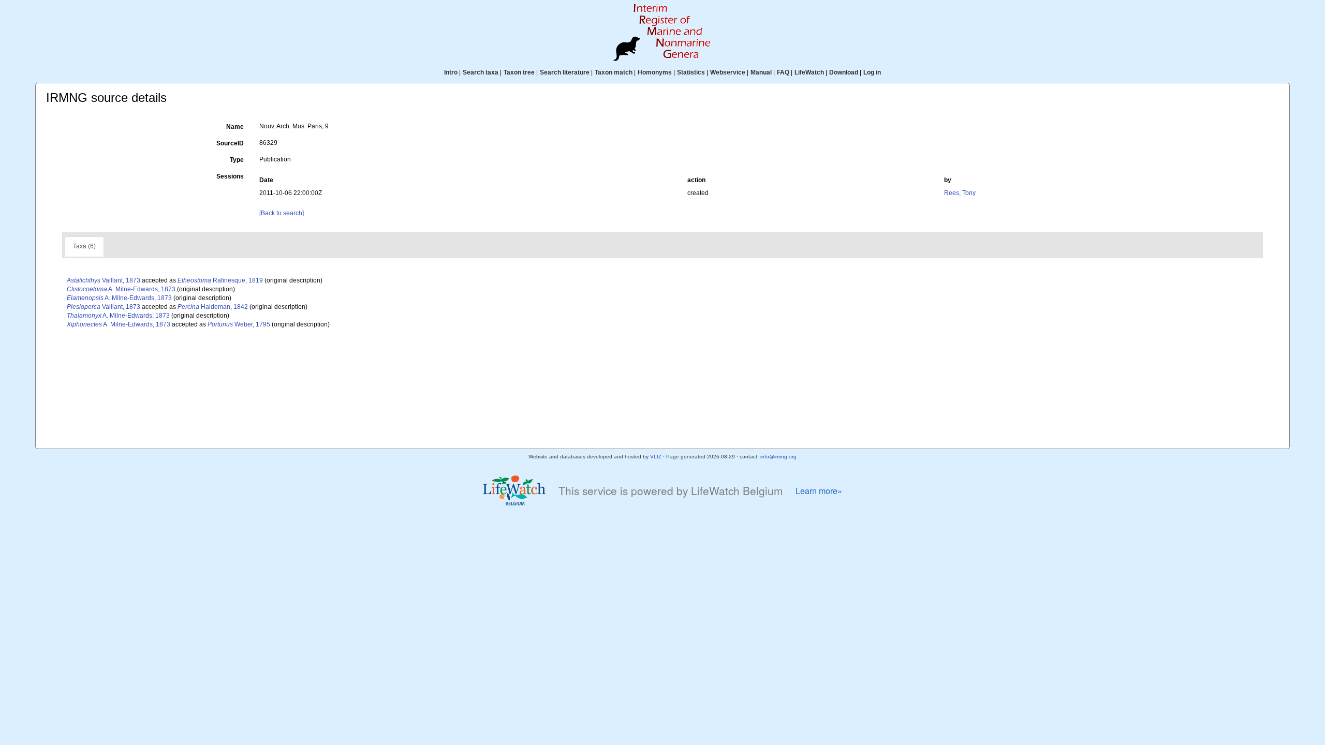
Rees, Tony (960, 193)
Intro (451, 72)
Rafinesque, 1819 (220, 280)
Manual (761, 72)
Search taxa (480, 72)
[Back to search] (281, 213)
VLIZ (655, 456)
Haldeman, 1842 (213, 306)
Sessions (230, 176)
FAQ (783, 72)
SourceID (230, 143)
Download (843, 72)
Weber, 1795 (239, 324)
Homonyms (655, 72)
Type (237, 159)
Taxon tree (519, 72)
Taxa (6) (84, 246)
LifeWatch (809, 72)
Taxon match (613, 72)
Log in (872, 72)
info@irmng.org (778, 456)
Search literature (565, 72)
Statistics (691, 72)
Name (235, 126)
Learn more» (819, 491)
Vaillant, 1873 (103, 280)
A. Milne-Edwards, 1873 (121, 289)
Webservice (727, 72)
